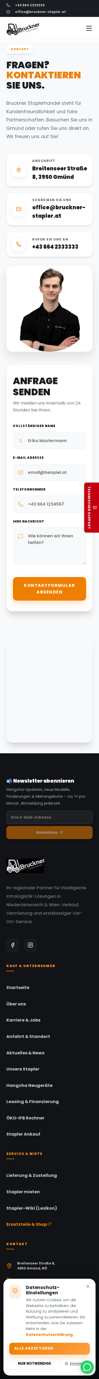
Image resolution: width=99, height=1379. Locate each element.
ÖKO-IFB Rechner (25, 1118)
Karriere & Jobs (23, 1020)
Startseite (17, 988)
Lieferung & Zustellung (31, 1175)
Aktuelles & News (25, 1053)
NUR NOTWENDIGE (34, 1363)
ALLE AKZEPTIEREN (33, 1348)
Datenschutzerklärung (49, 1334)
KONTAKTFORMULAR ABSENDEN (49, 588)
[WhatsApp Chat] (87, 1367)
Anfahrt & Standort (28, 1036)
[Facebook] (12, 945)
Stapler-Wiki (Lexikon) (31, 1208)
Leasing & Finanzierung (32, 1102)
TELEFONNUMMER (29, 489)
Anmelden (47, 832)
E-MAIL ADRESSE (28, 458)
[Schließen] (88, 1287)
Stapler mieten (23, 1192)
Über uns (16, 1004)
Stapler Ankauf (23, 1134)
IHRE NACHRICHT (28, 521)
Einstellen (78, 1363)
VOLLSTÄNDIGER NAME (34, 426)
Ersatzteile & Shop (27, 1224)
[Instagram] (30, 945)
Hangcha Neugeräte (29, 1085)
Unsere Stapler (22, 1069)
